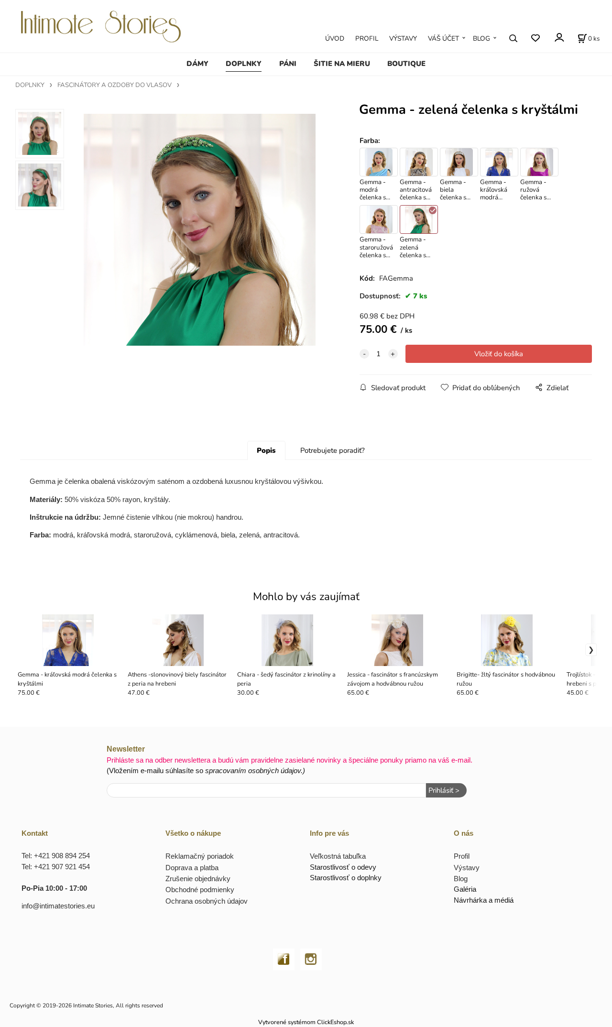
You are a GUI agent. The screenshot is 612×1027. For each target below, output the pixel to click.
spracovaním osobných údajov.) (255, 771)
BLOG (481, 38)
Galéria (465, 889)
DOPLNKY (244, 63)
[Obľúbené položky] (535, 38)
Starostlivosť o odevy (343, 867)
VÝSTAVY (403, 38)
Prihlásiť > (443, 790)
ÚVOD (334, 38)
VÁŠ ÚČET (443, 38)
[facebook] (284, 958)
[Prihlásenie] (558, 38)
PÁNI (287, 63)
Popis (266, 450)
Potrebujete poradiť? (332, 450)
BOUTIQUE (406, 63)
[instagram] (311, 958)
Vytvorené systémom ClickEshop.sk (306, 1022)
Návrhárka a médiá (484, 900)
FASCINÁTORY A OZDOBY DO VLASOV (114, 85)
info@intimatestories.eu (58, 906)
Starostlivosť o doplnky (346, 878)
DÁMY (197, 63)
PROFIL (366, 38)
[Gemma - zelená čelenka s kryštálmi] (199, 229)
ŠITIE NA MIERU (342, 63)
